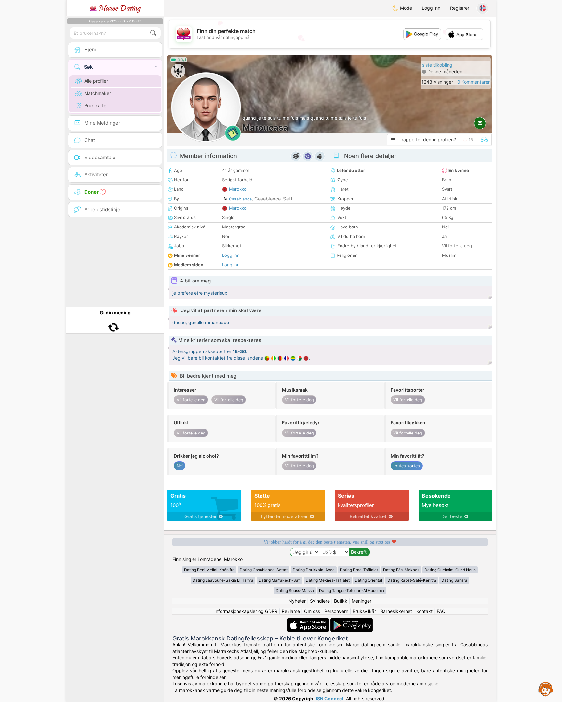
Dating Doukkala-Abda (314, 569)
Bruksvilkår (364, 611)
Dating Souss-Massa (295, 590)
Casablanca (240, 198)
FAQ (441, 611)
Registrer (459, 8)
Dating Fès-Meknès (401, 569)
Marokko (238, 189)
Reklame (291, 611)
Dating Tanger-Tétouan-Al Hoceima (351, 590)
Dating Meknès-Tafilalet (328, 580)
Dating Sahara (454, 580)
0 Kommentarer (473, 82)
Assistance (545, 689)
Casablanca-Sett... (275, 199)
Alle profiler (96, 81)
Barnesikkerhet (396, 611)
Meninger (361, 601)
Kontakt (424, 611)
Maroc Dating (118, 8)
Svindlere (320, 601)
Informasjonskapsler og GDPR (245, 611)
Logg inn (431, 8)
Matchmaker (97, 93)
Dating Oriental (368, 580)
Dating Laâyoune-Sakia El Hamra (223, 580)
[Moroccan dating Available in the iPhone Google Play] (351, 621)
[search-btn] (153, 33)
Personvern (336, 611)
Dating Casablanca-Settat (264, 569)
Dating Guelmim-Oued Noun (450, 569)
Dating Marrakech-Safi (280, 580)
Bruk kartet (96, 105)
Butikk (340, 601)
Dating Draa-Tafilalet (359, 569)
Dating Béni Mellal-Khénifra (209, 569)
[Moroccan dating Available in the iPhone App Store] (308, 621)
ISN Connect (329, 698)
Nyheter (297, 601)
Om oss (312, 611)
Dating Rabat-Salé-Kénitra (411, 580)
